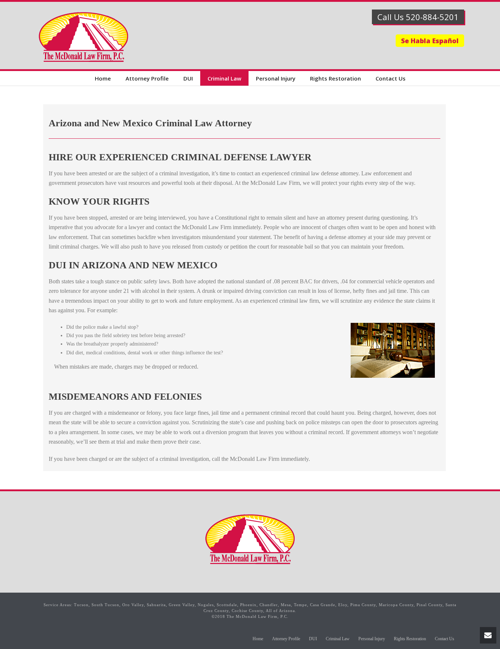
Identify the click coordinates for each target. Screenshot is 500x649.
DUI (188, 78)
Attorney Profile (147, 78)
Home (103, 78)
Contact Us (391, 78)
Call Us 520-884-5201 (418, 16)
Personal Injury (275, 78)
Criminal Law (224, 78)
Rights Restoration (335, 78)
